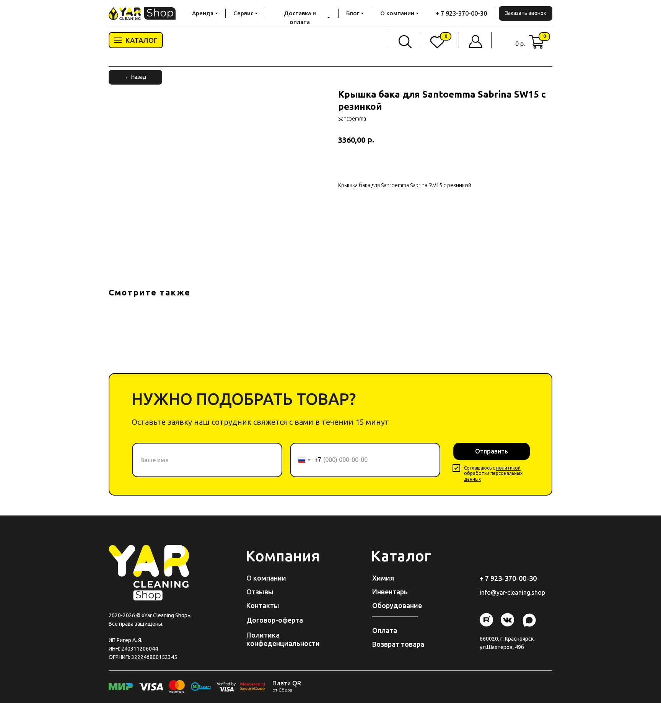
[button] (525, 13)
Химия (383, 578)
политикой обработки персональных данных (493, 473)
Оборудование (397, 605)
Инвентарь (390, 591)
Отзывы (260, 591)
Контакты (262, 605)
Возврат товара (398, 644)
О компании (266, 578)
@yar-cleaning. (511, 592)
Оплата (384, 630)
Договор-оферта (274, 620)
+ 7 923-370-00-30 (461, 13)
